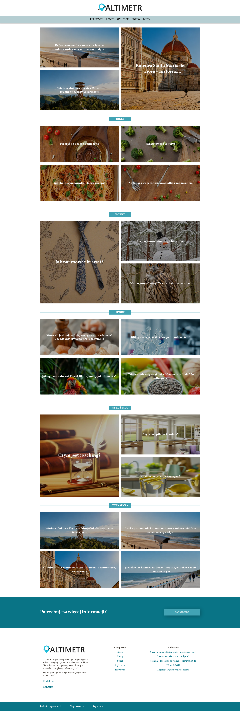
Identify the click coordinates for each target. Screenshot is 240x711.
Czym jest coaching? (79, 455)
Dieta (146, 19)
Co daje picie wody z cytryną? (160, 476)
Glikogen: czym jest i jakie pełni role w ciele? (160, 337)
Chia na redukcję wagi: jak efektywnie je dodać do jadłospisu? (161, 376)
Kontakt (48, 687)
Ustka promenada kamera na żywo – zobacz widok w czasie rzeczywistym (79, 47)
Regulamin (98, 706)
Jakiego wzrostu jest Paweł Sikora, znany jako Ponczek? (79, 376)
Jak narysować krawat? (79, 262)
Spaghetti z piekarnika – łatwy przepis (79, 183)
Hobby (136, 19)
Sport (110, 19)
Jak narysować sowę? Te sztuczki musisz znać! (160, 283)
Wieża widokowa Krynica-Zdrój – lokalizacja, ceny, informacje (79, 90)
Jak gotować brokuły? (160, 144)
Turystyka (96, 19)
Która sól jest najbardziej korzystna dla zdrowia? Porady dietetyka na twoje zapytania (79, 337)
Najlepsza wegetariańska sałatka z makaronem (161, 183)
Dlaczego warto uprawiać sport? (173, 669)
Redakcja (48, 681)
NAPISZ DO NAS (182, 612)
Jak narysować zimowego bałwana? (160, 241)
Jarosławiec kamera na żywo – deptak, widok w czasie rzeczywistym (161, 569)
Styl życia (123, 19)
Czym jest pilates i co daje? (160, 434)
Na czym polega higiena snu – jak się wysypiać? (173, 652)
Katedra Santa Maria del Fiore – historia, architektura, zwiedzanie (161, 69)
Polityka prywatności (50, 706)
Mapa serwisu (77, 706)
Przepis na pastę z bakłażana (79, 144)
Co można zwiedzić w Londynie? (173, 656)
